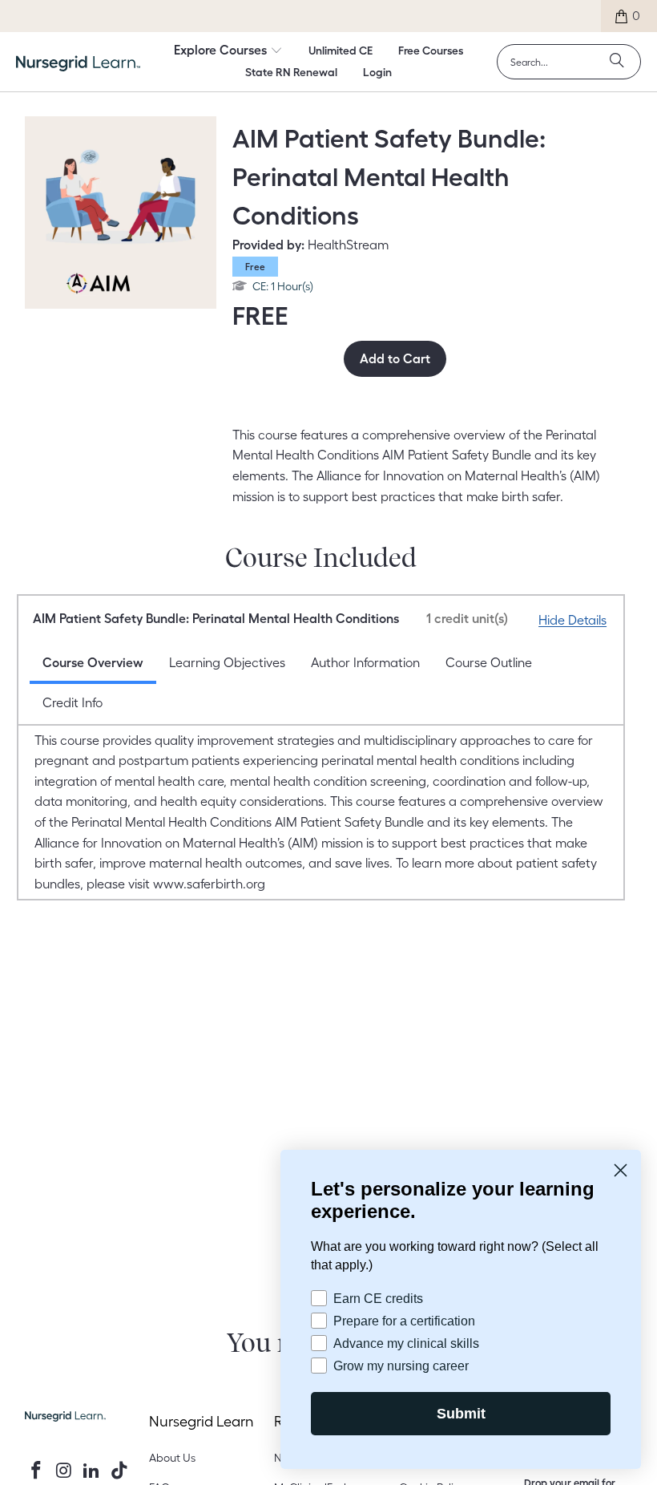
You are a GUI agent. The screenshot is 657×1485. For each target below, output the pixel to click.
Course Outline (488, 662)
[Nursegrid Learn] (78, 63)
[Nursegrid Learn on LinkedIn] (92, 1471)
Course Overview (92, 662)
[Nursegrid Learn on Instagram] (64, 1471)
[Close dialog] (621, 1169)
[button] (228, 51)
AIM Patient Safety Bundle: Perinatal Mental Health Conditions (270, 618)
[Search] (617, 61)
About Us (172, 1457)
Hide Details (572, 620)
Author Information (365, 662)
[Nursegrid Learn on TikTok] (120, 1471)
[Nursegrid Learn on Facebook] (37, 1471)
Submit (460, 1414)
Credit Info (72, 702)
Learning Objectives (227, 662)
